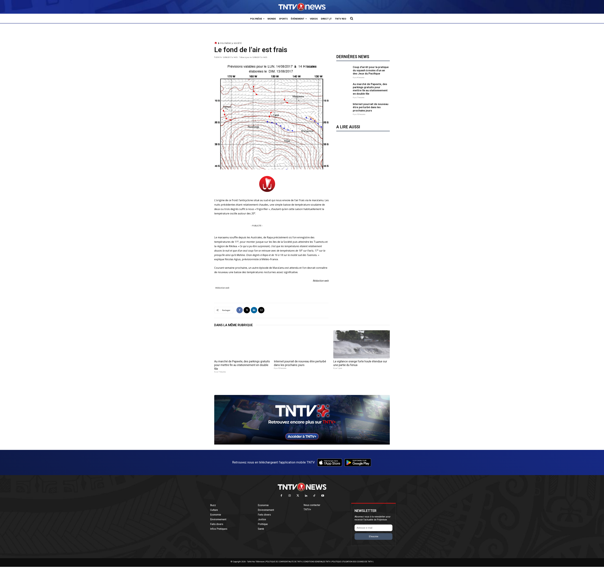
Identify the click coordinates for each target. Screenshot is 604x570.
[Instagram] (289, 495)
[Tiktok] (314, 495)
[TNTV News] (302, 487)
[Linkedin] (254, 310)
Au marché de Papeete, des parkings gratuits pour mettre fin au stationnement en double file (370, 88)
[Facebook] (239, 310)
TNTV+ (307, 509)
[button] (351, 18)
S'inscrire (373, 536)
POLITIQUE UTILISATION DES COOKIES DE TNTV (352, 562)
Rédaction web (222, 287)
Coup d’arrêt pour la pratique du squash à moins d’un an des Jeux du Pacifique (371, 70)
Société (238, 43)
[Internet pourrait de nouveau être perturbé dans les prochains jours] (343, 108)
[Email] (261, 310)
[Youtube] (322, 495)
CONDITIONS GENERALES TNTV (316, 562)
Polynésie (225, 43)
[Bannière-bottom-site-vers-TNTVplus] (302, 443)
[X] (247, 310)
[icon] (215, 43)
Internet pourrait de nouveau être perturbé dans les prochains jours (370, 107)
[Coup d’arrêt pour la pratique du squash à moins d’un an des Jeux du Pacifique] (343, 71)
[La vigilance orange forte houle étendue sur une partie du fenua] (361, 344)
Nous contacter (312, 505)
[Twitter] (298, 495)
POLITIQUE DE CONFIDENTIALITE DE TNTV (284, 562)
